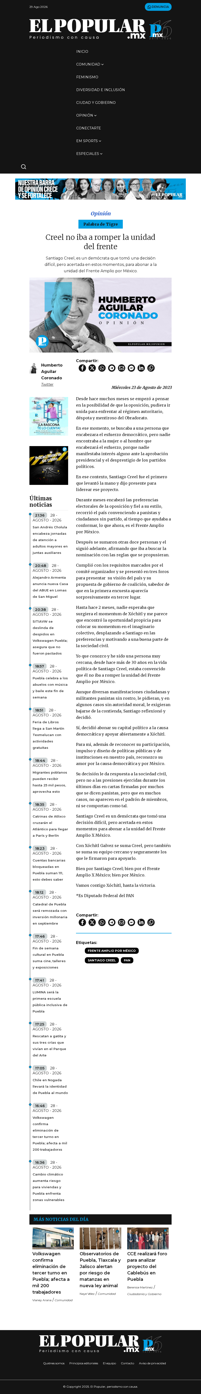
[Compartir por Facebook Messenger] (131, 368)
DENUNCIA (160, 7)
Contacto (127, 1363)
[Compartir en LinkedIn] (141, 368)
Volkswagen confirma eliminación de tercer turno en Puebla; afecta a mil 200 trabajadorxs (50, 1133)
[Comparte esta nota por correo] (122, 368)
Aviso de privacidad (152, 1363)
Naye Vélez (87, 1294)
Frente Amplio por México (112, 951)
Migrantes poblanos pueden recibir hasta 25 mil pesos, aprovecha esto (50, 781)
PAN (127, 960)
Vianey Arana (41, 1300)
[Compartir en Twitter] (92, 368)
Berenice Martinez (140, 1287)
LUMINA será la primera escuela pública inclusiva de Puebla (50, 1001)
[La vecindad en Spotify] (48, 416)
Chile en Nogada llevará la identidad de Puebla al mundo (50, 1086)
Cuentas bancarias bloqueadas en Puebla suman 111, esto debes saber (49, 869)
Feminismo (87, 77)
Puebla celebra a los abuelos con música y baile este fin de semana (50, 687)
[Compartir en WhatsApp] (102, 368)
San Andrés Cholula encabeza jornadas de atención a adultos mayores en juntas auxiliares (50, 540)
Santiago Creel (102, 960)
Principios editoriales (83, 1363)
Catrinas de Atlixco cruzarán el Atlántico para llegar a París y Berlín (50, 825)
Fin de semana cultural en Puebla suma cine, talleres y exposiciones (49, 957)
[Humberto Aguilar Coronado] (33, 367)
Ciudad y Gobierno (96, 102)
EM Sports (87, 141)
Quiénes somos (53, 1363)
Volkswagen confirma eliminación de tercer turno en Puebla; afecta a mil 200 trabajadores (51, 1273)
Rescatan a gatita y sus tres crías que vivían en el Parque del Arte (49, 1045)
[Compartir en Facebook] (82, 368)
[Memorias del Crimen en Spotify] (48, 465)
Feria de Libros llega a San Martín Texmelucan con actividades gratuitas (48, 735)
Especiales (87, 153)
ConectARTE (88, 128)
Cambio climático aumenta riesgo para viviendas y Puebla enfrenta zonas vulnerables (48, 1187)
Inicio (82, 51)
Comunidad (88, 64)
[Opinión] (100, 188)
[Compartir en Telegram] (112, 368)
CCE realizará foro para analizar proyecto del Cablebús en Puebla (147, 1266)
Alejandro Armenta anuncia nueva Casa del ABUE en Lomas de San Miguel (50, 587)
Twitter (47, 384)
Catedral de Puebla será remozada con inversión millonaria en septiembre (50, 913)
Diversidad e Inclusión (100, 90)
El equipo (109, 1363)
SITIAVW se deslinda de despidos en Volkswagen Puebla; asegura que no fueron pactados (50, 637)
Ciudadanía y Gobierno (144, 1294)
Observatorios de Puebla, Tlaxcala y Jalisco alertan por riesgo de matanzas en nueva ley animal (100, 1269)
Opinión (84, 115)
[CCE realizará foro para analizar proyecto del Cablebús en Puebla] (148, 1238)
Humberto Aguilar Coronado (52, 371)
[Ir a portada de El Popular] (100, 29)
